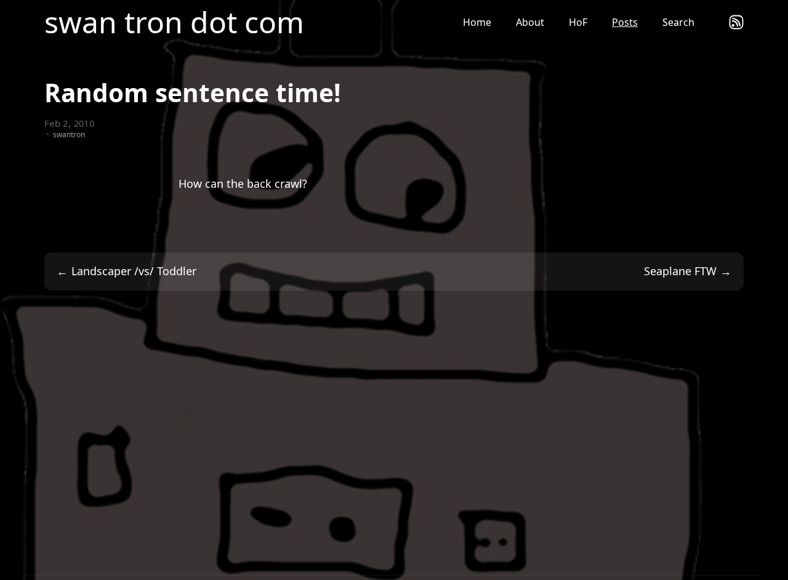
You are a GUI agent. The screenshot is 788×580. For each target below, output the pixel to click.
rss (736, 22)
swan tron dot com (174, 22)
